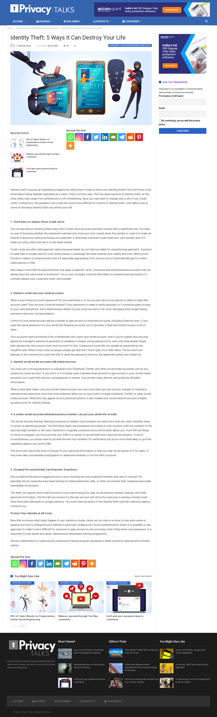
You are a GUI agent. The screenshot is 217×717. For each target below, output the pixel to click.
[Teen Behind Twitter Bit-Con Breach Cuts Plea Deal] (116, 654)
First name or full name (171, 96)
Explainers (73, 21)
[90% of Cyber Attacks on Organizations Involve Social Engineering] (17, 143)
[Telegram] (122, 137)
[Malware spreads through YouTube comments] (17, 158)
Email (162, 108)
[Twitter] (96, 137)
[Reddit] (130, 137)
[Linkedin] (105, 137)
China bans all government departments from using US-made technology (141, 667)
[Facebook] (88, 137)
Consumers (132, 21)
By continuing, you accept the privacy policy (179, 122)
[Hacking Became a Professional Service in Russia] (65, 668)
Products (102, 21)
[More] (70, 146)
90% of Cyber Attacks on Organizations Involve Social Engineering (39, 142)
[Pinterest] (139, 137)
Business (44, 21)
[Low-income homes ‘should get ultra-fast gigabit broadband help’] (65, 654)
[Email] (113, 137)
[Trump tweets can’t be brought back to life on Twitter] (166, 683)
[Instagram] (79, 137)
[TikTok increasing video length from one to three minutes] (116, 683)
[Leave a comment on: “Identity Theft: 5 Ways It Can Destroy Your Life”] (73, 46)
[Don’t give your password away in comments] (17, 172)
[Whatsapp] (70, 137)
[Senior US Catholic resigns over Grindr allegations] (166, 654)
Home (19, 21)
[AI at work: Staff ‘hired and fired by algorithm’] (166, 668)
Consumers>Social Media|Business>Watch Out (130, 45)
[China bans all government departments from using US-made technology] (116, 668)
